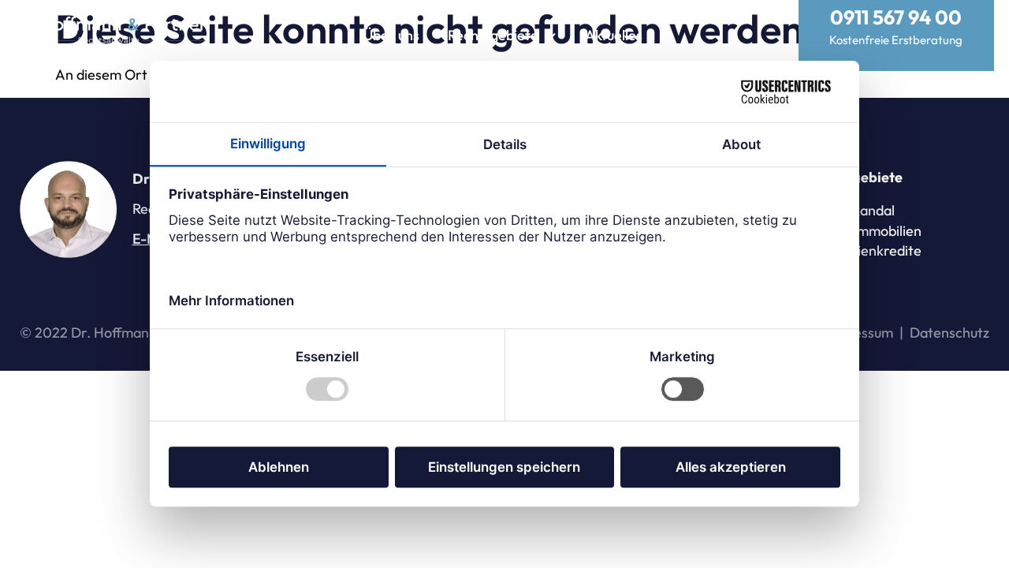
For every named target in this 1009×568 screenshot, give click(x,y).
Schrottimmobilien (865, 231)
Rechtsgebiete (493, 35)
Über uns (391, 35)
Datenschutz (949, 332)
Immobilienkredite (865, 250)
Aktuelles (613, 35)
